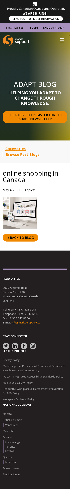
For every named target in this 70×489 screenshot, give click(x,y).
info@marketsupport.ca (25, 322)
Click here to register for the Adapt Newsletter (36, 117)
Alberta (7, 414)
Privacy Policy (11, 360)
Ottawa (10, 451)
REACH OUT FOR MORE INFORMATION (36, 19)
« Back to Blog (20, 237)
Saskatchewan (11, 468)
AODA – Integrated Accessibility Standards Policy (33, 376)
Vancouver (11, 425)
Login (34, 27)
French (59, 27)
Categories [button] (15, 148)
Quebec (7, 457)
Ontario (7, 437)
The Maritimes (12, 474)
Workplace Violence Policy (18, 399)
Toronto (10, 446)
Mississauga (12, 442)
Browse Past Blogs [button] (22, 154)
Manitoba (8, 431)
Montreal (10, 462)
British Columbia (12, 420)
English (48, 27)
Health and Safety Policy (18, 382)
